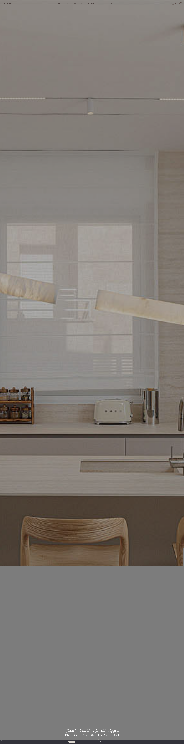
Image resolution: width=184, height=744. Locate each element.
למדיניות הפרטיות (80, 741)
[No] (2, 740)
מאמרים (74, 3)
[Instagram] (4, 3)
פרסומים (67, 3)
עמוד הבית (121, 3)
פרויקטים (82, 3)
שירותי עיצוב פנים (92, 3)
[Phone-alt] (7, 3)
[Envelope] (10, 3)
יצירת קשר (59, 3)
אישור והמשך (71, 741)
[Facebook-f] (2, 3)
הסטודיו (113, 3)
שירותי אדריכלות (104, 3)
